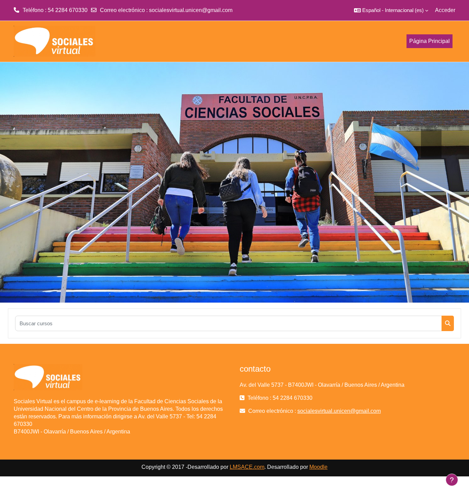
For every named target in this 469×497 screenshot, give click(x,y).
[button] (391, 10)
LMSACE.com (247, 467)
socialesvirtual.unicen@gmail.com (190, 10)
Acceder (445, 10)
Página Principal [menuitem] (429, 41)
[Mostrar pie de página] (452, 480)
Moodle (318, 467)
